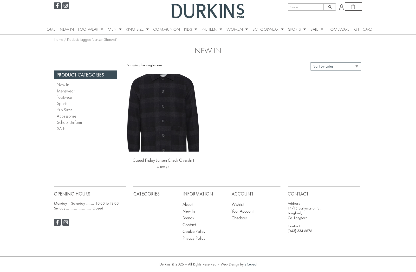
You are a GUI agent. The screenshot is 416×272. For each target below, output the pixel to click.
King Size (135, 29)
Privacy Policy (193, 238)
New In (67, 29)
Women (235, 29)
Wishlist (238, 204)
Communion (166, 29)
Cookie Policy (193, 231)
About (187, 204)
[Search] (329, 7)
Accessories (66, 116)
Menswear (66, 91)
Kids (188, 29)
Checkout (239, 218)
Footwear (88, 29)
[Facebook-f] (57, 5)
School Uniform (69, 122)
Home (50, 29)
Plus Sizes (64, 109)
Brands (188, 218)
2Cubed (251, 264)
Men (112, 29)
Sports (294, 29)
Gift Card (363, 29)
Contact (189, 224)
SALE (314, 29)
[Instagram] (65, 5)
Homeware (339, 29)
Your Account (243, 211)
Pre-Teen (209, 29)
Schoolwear (265, 29)
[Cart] (353, 6)
